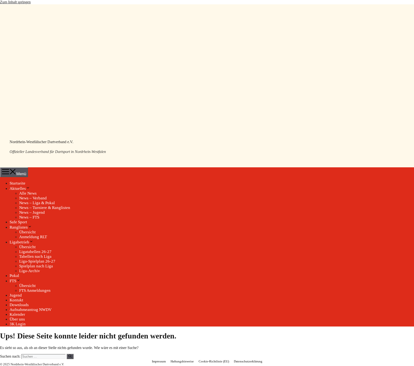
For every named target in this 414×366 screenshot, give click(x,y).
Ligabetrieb (19, 242)
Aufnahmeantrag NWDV (31, 309)
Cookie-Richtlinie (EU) (214, 361)
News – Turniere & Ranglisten (44, 207)
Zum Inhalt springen (15, 2)
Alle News (28, 193)
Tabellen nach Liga (35, 256)
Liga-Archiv (29, 271)
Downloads (19, 305)
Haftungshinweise (182, 361)
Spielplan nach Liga (36, 266)
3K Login (18, 324)
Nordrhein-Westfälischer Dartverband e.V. (41, 142)
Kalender (17, 314)
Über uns (17, 319)
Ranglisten (19, 227)
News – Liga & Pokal (37, 203)
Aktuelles (18, 188)
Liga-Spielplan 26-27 (37, 261)
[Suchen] (70, 356)
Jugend (16, 295)
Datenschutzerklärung (248, 361)
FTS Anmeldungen (35, 290)
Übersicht (27, 232)
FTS (13, 281)
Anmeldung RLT (33, 237)
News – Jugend (32, 212)
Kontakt (16, 300)
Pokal (14, 275)
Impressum (159, 361)
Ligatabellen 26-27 (35, 251)
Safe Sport (18, 222)
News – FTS (29, 217)
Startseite (17, 183)
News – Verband (33, 198)
